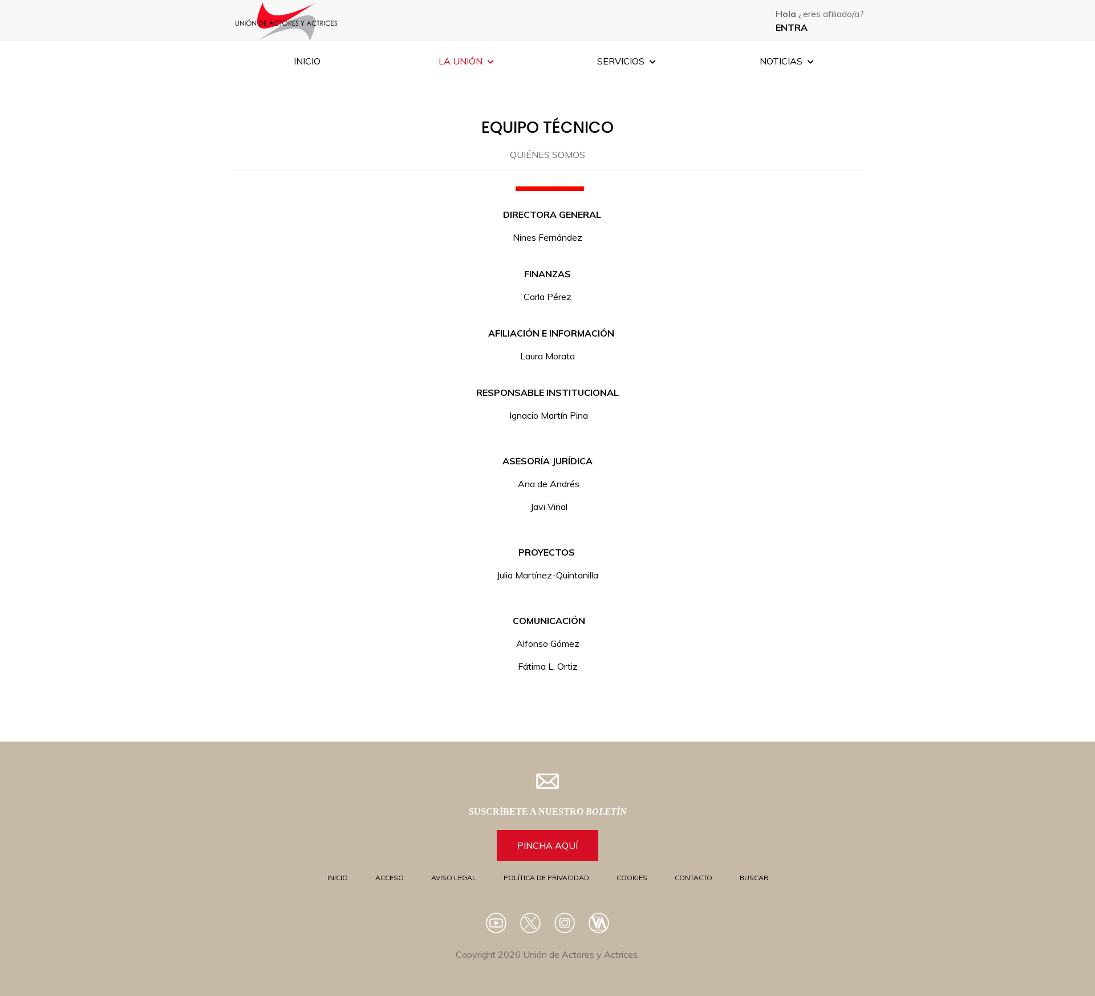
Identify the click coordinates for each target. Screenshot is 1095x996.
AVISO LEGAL (453, 877)
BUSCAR (754, 877)
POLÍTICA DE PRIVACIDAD (546, 877)
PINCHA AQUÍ (547, 845)
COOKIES (632, 877)
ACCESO (389, 877)
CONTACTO (693, 877)
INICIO (337, 877)
